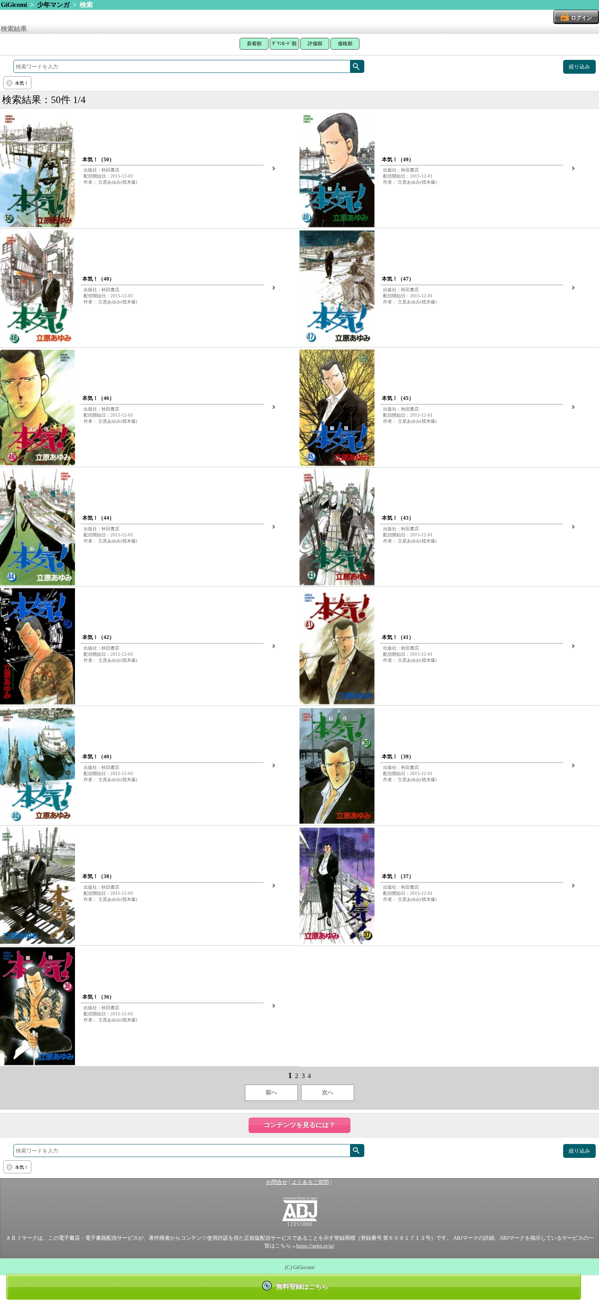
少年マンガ (53, 4)
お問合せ (276, 1182)
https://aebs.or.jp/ (315, 1246)
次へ (327, 1092)
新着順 (254, 43)
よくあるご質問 (310, 1182)
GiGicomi (14, 4)
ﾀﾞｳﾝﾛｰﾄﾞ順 (284, 43)
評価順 (315, 43)
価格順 (345, 43)
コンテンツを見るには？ (299, 1124)
